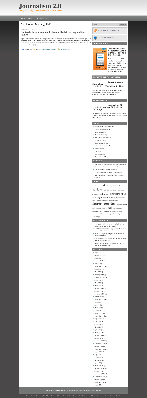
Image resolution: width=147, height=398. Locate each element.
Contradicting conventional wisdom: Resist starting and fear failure (53, 33)
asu (100, 186)
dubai (102, 193)
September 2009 (100, 349)
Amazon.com (118, 71)
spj (99, 214)
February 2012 (99, 288)
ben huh (118, 186)
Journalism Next (104, 203)
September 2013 (100, 266)
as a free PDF (96, 117)
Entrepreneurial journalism (49, 49)
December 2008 (100, 374)
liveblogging (123, 204)
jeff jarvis (102, 200)
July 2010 (98, 321)
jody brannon (108, 200)
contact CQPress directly (114, 66)
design (94, 194)
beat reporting (111, 186)
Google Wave (115, 198)
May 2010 (98, 327)
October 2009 (99, 346)
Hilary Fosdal (96, 200)
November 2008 (100, 377)
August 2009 (98, 352)
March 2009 (98, 366)
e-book (107, 194)
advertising (95, 186)
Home (23, 18)
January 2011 (99, 310)
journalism (115, 200)
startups (103, 214)
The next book (99, 157)
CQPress (119, 190)
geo (98, 198)
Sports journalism (100, 154)
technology (108, 214)
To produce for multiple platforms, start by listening (110, 164)
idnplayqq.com (99, 243)
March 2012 (98, 286)
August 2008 (98, 385)
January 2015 (99, 261)
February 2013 (99, 275)
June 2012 (98, 280)
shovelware (95, 214)
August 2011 (98, 302)
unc (101, 217)
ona (101, 210)
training (96, 216)
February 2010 (99, 335)
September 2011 (100, 299)
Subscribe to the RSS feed (108, 30)
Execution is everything (102, 129)
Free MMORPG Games (94, 396)
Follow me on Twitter (106, 38)
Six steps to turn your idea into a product (107, 167)
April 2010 (98, 330)
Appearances (42, 18)
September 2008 (100, 382)
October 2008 (99, 379)
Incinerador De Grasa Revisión (112, 396)
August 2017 (98, 252)
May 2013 (98, 272)
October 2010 (99, 313)
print (105, 211)
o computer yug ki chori (102, 224)
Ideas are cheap (100, 135)
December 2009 (100, 341)
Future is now (99, 132)
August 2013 (98, 269)
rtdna (112, 211)
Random (97, 151)
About (30, 18)
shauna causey (118, 211)
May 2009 (98, 360)
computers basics (100, 238)
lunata (96, 234)
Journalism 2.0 (40, 5)
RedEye (108, 211)
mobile (103, 208)
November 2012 (100, 277)
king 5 (118, 204)
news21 (109, 207)
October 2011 (99, 297)
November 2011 (100, 294)
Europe (94, 198)
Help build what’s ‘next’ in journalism (106, 170)
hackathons (122, 198)
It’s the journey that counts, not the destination (109, 172)
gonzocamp (105, 197)
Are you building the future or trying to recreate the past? (109, 225)
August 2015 (98, 258)
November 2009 (100, 343)
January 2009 (99, 371)
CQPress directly (110, 94)
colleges (122, 186)
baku (104, 185)
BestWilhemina (99, 229)
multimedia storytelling (102, 146)
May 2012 (98, 283)
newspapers (95, 211)
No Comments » (65, 49)
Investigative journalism (102, 137)
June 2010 (98, 324)
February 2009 (99, 368)
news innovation (117, 208)
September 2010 (100, 316)
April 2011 (98, 305)
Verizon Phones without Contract (78, 396)
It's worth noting (99, 140)
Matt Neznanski (96, 208)
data (123, 190)
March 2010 (98, 332)
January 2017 (99, 255)
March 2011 (98, 308)
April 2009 (98, 363)
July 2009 (98, 354)
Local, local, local (100, 143)
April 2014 (98, 263)
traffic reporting (116, 214)
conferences (100, 189)
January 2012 (99, 291)
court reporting (112, 190)
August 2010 (98, 319)
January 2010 (99, 338)
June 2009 (98, 357)
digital (97, 194)
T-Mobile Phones (50, 396)
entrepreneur (118, 194)
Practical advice (99, 148)
